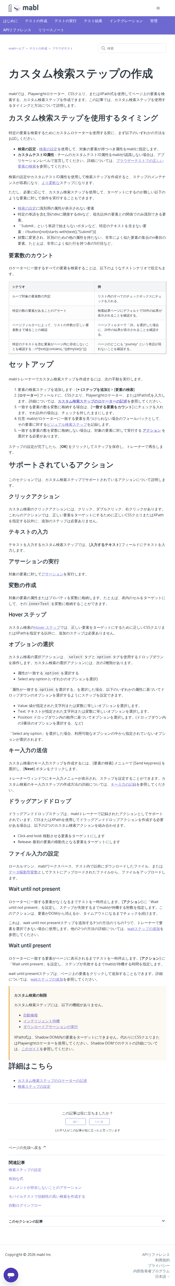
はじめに (10, 20)
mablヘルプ (16, 48)
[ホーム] (23, 8)
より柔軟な (50, 182)
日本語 (161, 1276)
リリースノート (51, 29)
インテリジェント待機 (41, 1021)
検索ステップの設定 (34, 1086)
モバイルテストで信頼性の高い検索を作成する (47, 1196)
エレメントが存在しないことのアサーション (45, 1187)
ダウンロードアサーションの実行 (50, 1026)
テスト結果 (93, 20)
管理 (154, 20)
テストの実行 (65, 20)
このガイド (30, 1048)
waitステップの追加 (143, 928)
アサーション (52, 574)
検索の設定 (48, 148)
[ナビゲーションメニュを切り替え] (158, 8)
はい (75, 1121)
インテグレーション (126, 20)
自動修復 (30, 1015)
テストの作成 (36, 20)
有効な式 (16, 1178)
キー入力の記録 (123, 784)
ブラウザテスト (62, 48)
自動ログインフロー (25, 1205)
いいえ (99, 1121)
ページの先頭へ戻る (25, 1147)
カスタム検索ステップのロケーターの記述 (52, 1080)
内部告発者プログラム (151, 1270)
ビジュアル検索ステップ (67, 424)
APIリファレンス (17, 29)
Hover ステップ (47, 627)
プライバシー (159, 1265)
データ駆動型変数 (23, 872)
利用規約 (162, 1260)
